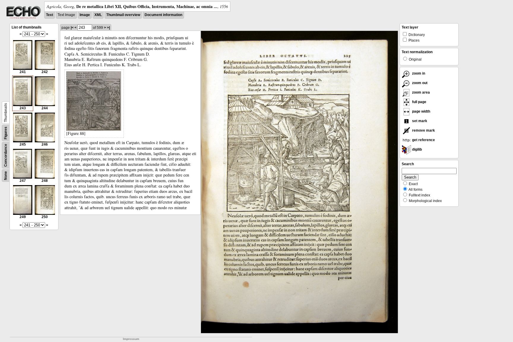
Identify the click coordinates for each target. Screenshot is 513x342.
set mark (419, 121)
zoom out (419, 83)
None (6, 175)
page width (420, 111)
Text (49, 15)
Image (85, 15)
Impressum (131, 339)
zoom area (420, 92)
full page (418, 102)
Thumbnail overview (123, 15)
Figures (6, 133)
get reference (423, 140)
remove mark (423, 130)
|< (72, 28)
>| (108, 28)
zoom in (418, 73)
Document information (163, 15)
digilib (416, 149)
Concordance (6, 155)
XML (98, 15)
